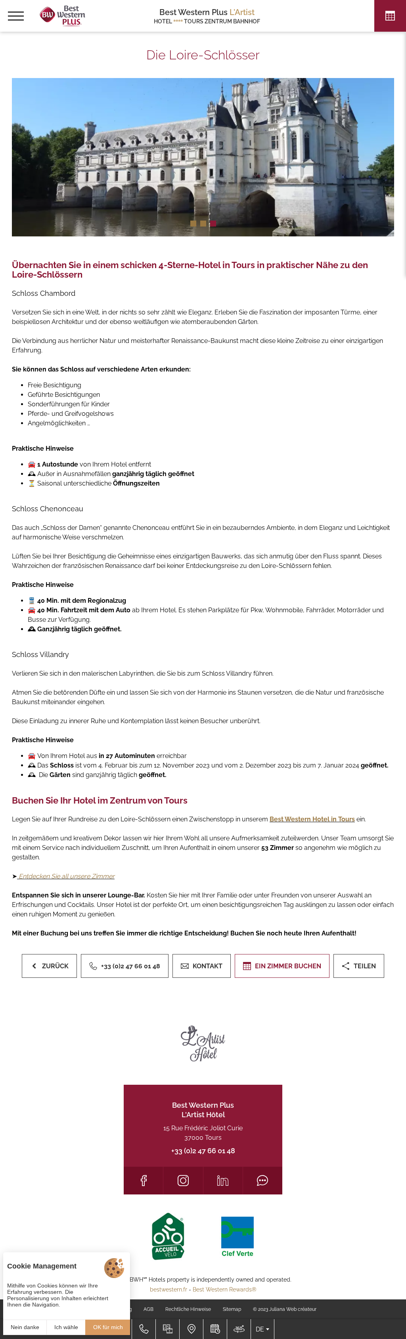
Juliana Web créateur (292, 1309)
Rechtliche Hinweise (188, 1309)
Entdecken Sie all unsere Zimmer (66, 876)
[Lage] (191, 1329)
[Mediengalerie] (167, 1329)
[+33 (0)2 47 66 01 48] (143, 1329)
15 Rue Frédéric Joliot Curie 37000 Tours (203, 1132)
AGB (148, 1309)
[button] (193, 224)
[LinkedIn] (223, 1180)
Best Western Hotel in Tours (312, 819)
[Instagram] (183, 1180)
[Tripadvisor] (262, 1180)
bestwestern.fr (168, 1289)
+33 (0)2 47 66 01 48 (203, 1151)
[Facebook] (143, 1180)
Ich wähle (66, 1327)
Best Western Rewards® (225, 1289)
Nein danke (25, 1327)
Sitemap (232, 1309)
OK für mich (108, 1327)
